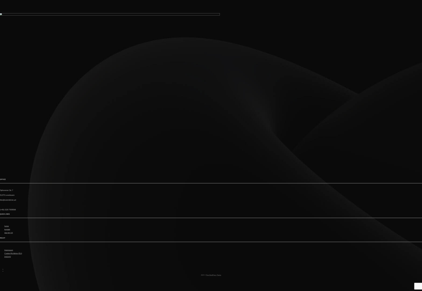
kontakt (7, 229)
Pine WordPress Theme (213, 275)
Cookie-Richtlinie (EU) (13, 253)
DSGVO (7, 257)
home (6, 226)
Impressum (8, 250)
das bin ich (8, 233)
